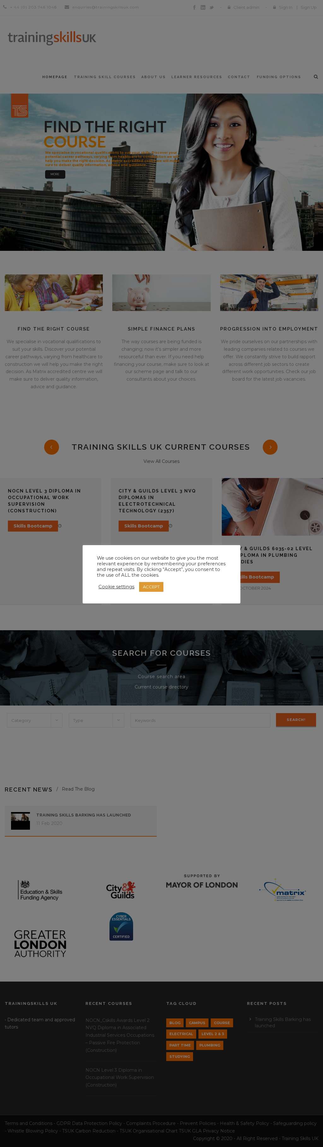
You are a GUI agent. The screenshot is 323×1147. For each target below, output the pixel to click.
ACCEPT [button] (151, 586)
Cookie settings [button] (116, 587)
